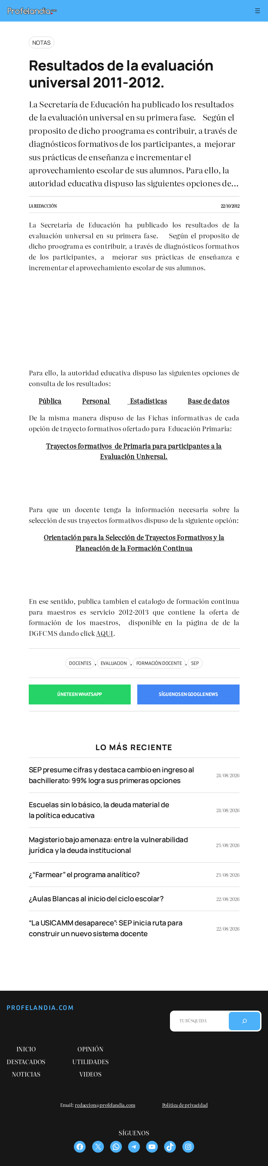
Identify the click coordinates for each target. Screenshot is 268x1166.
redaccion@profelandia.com (105, 1104)
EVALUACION (114, 663)
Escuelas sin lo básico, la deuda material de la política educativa (99, 810)
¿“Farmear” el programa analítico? (84, 874)
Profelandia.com (40, 1008)
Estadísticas (147, 400)
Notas (41, 42)
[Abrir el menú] (257, 11)
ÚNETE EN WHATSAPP (79, 694)
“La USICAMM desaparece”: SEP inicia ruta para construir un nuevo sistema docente (106, 928)
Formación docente (159, 663)
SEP (195, 663)
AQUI (104, 633)
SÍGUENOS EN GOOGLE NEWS (188, 694)
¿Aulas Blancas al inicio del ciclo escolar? (96, 899)
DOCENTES (80, 663)
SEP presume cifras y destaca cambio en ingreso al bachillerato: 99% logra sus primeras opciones (111, 775)
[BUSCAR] (244, 1021)
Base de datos (208, 400)
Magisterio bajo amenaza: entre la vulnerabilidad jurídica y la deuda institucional (108, 845)
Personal (96, 400)
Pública (50, 400)
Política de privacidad (185, 1104)
